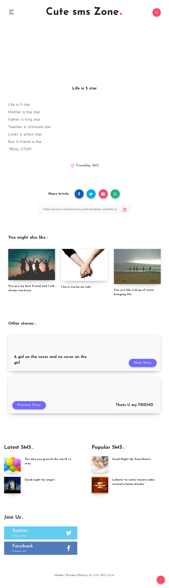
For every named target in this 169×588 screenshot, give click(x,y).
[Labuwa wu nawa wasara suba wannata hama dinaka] (100, 485)
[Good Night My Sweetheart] (100, 464)
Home (59, 575)
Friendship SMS (87, 165)
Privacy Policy (76, 575)
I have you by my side (76, 287)
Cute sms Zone (82, 12)
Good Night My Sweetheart (131, 459)
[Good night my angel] (12, 485)
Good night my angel (39, 479)
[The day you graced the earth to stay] (12, 464)
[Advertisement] (84, 56)
